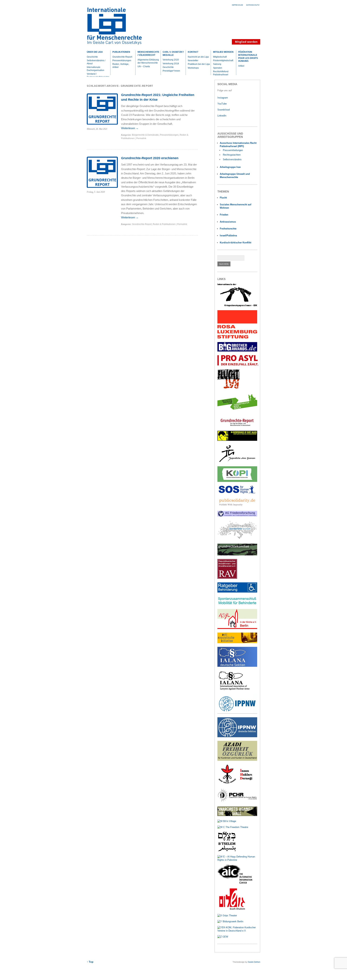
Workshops (193, 68)
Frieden (224, 214)
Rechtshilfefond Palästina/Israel (220, 73)
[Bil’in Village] (226, 821)
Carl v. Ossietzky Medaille (173, 53)
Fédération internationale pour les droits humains (248, 56)
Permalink (141, 138)
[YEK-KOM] (237, 930)
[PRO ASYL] (237, 364)
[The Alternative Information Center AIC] (237, 883)
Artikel (241, 66)
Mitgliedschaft (220, 57)
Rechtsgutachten (232, 154)
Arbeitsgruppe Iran (230, 167)
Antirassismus (228, 221)
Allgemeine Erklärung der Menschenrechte (148, 61)
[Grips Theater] (227, 915)
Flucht (223, 197)
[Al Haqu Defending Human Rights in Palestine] (237, 860)
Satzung (217, 64)
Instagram (222, 97)
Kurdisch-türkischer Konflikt (235, 242)
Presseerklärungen (121, 60)
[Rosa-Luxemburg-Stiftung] (237, 337)
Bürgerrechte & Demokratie (145, 135)
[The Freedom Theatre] (232, 827)
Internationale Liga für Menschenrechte (118, 28)
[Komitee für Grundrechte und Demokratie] (237, 554)
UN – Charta (144, 66)
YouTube (222, 103)
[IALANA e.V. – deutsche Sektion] (237, 666)
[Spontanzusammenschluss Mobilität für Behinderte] (237, 604)
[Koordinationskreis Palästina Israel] (237, 481)
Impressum (237, 5)
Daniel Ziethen (254, 962)
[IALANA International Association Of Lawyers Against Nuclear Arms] (237, 689)
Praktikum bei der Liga (199, 64)
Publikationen (121, 52)
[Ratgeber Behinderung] (237, 591)
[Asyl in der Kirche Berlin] (237, 628)
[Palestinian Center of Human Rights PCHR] (237, 802)
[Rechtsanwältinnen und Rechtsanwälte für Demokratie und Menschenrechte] (227, 578)
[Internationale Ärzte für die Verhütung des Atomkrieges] (237, 736)
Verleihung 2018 (171, 63)
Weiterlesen (129, 128)
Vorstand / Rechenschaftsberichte (98, 75)
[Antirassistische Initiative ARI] (237, 642)
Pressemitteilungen (233, 150)
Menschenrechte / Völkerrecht (148, 53)
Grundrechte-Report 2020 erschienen (149, 158)
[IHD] (237, 783)
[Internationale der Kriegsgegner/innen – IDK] (237, 305)
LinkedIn (222, 115)
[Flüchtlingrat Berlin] (228, 388)
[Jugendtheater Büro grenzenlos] (237, 411)
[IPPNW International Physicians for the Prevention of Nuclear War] (237, 712)
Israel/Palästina (228, 235)
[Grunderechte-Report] (237, 426)
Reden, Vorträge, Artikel (120, 65)
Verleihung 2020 (171, 59)
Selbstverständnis (232, 159)
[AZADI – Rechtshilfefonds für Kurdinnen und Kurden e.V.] (237, 760)
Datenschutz (252, 5)
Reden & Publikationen (164, 224)
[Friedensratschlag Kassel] (237, 515)
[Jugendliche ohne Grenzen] (237, 462)
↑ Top (90, 961)
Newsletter (193, 60)
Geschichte (92, 57)
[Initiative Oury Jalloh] (237, 440)
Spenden (217, 68)
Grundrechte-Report (122, 57)
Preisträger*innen (171, 71)
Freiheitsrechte (228, 228)
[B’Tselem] (226, 850)
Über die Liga (95, 52)
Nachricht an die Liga (198, 57)
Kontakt (193, 52)
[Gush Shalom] (232, 909)
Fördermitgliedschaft (223, 60)
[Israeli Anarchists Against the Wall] (237, 815)
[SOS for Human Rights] (237, 492)
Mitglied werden (223, 52)
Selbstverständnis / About (96, 62)
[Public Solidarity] (237, 506)
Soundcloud (223, 109)
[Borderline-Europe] (237, 539)
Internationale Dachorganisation (95, 69)
